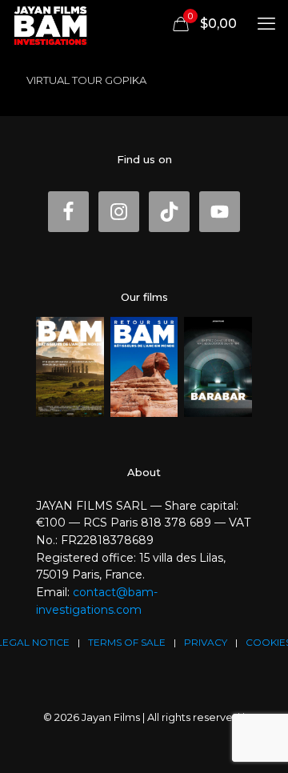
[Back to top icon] (267, 749)
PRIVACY (205, 642)
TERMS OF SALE (127, 642)
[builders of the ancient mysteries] (51, 24)
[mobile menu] (266, 24)
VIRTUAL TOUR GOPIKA (86, 80)
